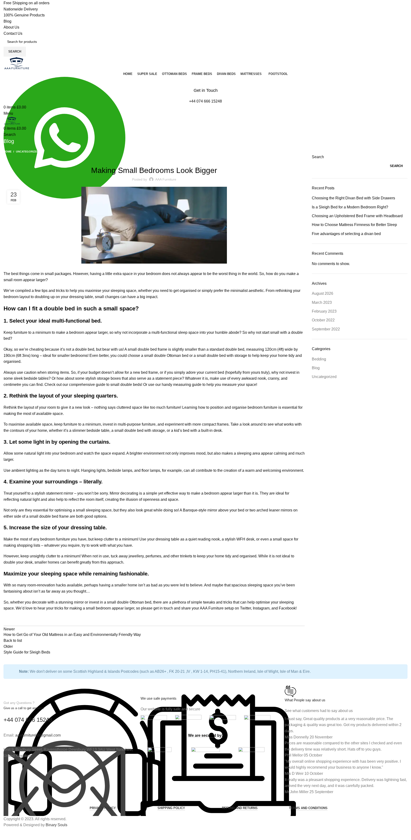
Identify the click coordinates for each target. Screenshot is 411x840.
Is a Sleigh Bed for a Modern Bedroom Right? (350, 207)
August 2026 (322, 293)
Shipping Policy (171, 808)
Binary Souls (56, 825)
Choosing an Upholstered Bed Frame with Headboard (357, 216)
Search (318, 157)
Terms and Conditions (308, 808)
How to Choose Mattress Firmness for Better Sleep (354, 225)
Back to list (13, 641)
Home (7, 151)
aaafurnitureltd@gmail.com (38, 735)
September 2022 (326, 329)
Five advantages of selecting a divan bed (346, 234)
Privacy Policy (103, 808)
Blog (7, 21)
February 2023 (324, 311)
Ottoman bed (177, 356)
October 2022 (323, 320)
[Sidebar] (6, 834)
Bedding (319, 359)
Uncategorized (27, 151)
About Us (11, 27)
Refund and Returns (240, 808)
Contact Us (13, 33)
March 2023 (322, 302)
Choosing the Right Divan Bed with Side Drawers (353, 198)
